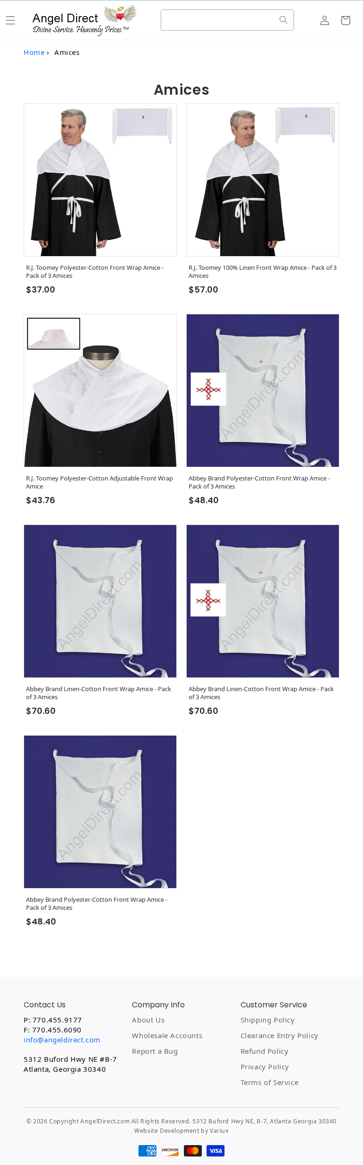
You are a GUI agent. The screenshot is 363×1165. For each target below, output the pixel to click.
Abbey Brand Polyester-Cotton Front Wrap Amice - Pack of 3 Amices (259, 482)
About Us (148, 1019)
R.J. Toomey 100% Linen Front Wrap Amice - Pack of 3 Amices (263, 272)
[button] (10, 20)
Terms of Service (270, 1082)
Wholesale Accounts (167, 1035)
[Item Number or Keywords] (283, 19)
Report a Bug (155, 1051)
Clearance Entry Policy (280, 1035)
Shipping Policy (268, 1019)
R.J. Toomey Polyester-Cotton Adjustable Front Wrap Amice (99, 482)
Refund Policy (265, 1051)
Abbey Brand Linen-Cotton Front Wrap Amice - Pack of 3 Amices (98, 693)
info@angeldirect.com (62, 1039)
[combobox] (227, 20)
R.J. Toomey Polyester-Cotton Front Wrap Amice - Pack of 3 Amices (95, 272)
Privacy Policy (265, 1066)
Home (34, 52)
